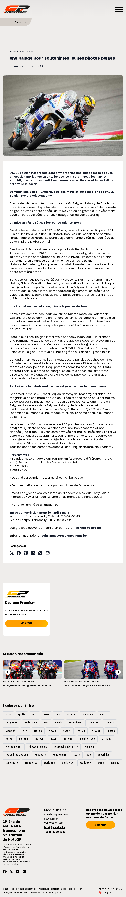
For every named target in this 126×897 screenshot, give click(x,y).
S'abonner (100, 824)
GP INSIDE (15, 51)
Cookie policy (75, 889)
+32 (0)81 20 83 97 (54, 832)
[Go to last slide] (7, 672)
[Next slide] (118, 672)
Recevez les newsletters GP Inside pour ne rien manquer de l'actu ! (104, 814)
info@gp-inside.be (54, 827)
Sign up (6, 889)
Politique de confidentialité (52, 889)
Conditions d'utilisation (24, 889)
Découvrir (27, 623)
